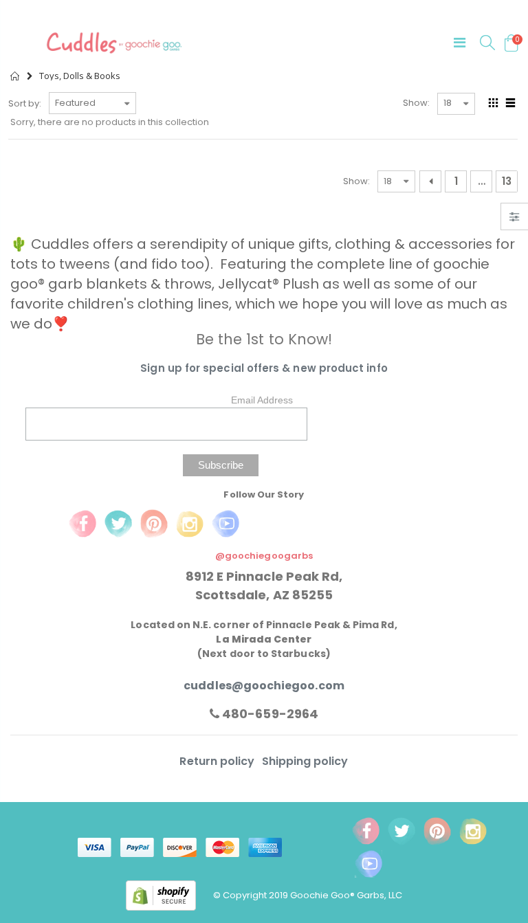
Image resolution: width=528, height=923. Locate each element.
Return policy (218, 761)
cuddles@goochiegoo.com (264, 685)
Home (15, 75)
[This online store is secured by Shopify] (169, 894)
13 (507, 181)
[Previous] (430, 181)
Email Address (262, 399)
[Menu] (459, 42)
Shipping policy (305, 761)
